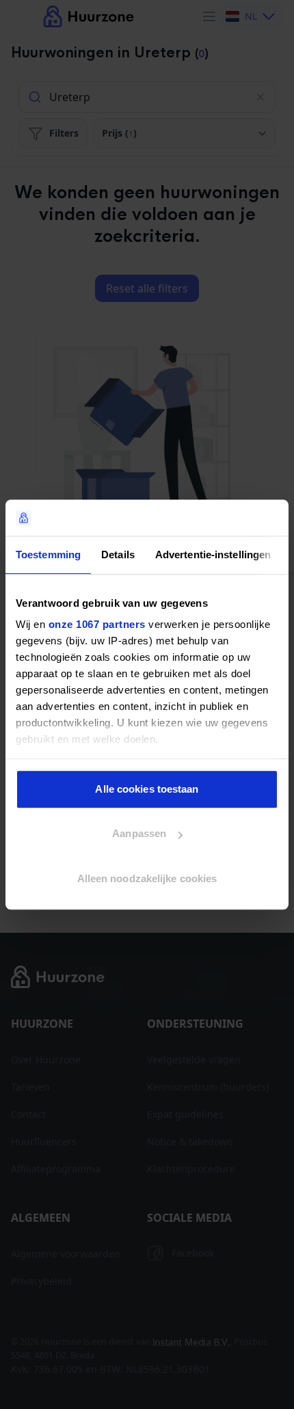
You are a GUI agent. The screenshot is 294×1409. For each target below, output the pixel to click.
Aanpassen (139, 833)
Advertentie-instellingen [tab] (213, 554)
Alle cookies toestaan (146, 789)
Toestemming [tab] (48, 554)
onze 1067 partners (97, 624)
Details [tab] (118, 554)
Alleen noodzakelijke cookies (147, 878)
